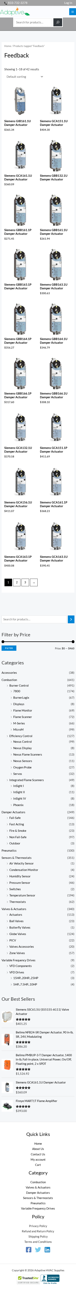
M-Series (19, 723)
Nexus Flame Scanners (27, 754)
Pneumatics (9, 850)
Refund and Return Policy (38, 1231)
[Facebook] (28, 1249)
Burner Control (19, 685)
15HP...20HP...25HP (25, 978)
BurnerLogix (21, 697)
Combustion (9, 680)
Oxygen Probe (22, 767)
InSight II (19, 792)
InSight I (18, 786)
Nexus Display (22, 748)
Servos (17, 773)
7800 (16, 691)
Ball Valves (16, 921)
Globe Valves (17, 934)
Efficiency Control (20, 736)
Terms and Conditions (38, 1241)
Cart (38, 1164)
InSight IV (19, 798)
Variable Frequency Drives (18, 960)
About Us (38, 1148)
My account (38, 1159)
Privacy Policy (38, 1226)
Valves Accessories (21, 946)
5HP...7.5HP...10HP (25, 984)
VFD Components (20, 966)
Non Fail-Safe (18, 837)
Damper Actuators (13, 812)
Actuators (15, 914)
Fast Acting (16, 824)
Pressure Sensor (19, 882)
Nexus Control (22, 741)
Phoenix (18, 805)
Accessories (9, 672)
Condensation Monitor (23, 869)
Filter (9, 648)
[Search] (57, 22)
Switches (15, 889)
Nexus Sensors (22, 761)
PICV (12, 940)
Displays (18, 704)
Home (7, 46)
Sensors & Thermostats (17, 857)
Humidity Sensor (20, 876)
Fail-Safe (15, 817)
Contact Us (38, 1154)
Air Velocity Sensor (21, 863)
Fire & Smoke (17, 830)
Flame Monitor (22, 710)
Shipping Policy (38, 1236)
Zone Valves (17, 953)
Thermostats (17, 901)
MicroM (18, 729)
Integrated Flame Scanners (26, 780)
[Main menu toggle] (72, 11)
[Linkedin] (47, 1249)
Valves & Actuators (14, 909)
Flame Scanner (22, 717)
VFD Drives (16, 972)
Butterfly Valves (19, 927)
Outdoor (14, 843)
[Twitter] (38, 1249)
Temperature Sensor (22, 895)
